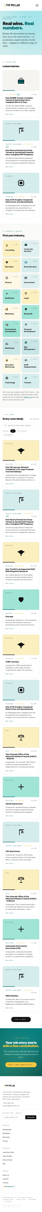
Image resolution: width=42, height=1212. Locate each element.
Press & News (7, 1160)
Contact (5, 1183)
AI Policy (8, 1201)
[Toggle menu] (37, 5)
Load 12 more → (21, 1019)
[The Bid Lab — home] (11, 5)
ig (9, 1206)
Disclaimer (32, 1199)
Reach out (28, 397)
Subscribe (30, 1117)
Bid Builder (22, 431)
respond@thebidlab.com (11, 1106)
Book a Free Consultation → (21, 1065)
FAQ (4, 1164)
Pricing (5, 1141)
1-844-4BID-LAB (8, 1103)
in (4, 1206)
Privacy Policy (8, 1199)
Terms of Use (20, 1199)
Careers (5, 1179)
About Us (6, 1175)
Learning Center (8, 1152)
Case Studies (7, 1156)
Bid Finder (6, 1137)
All (13, 431)
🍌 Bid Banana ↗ (9, 1186)
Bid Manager (8, 435)
